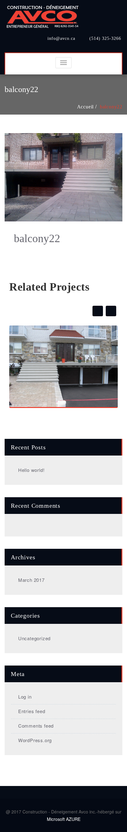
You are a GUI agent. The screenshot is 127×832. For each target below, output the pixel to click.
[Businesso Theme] (43, 14)
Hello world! (31, 470)
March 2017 (31, 580)
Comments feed (36, 725)
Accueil (85, 106)
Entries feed (31, 711)
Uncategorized (34, 638)
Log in (25, 696)
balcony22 (111, 106)
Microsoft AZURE (63, 819)
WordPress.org (35, 740)
